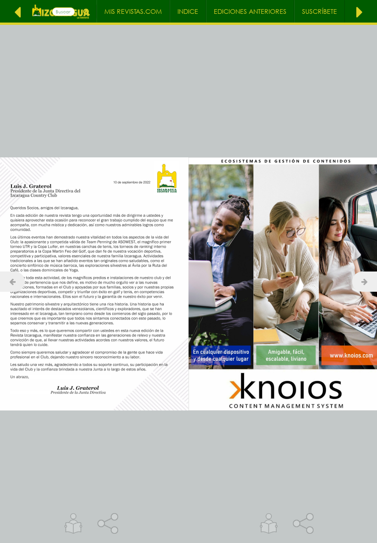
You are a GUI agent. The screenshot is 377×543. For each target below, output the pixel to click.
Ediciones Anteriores (250, 11)
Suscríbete (319, 11)
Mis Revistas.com (133, 11)
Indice (187, 11)
